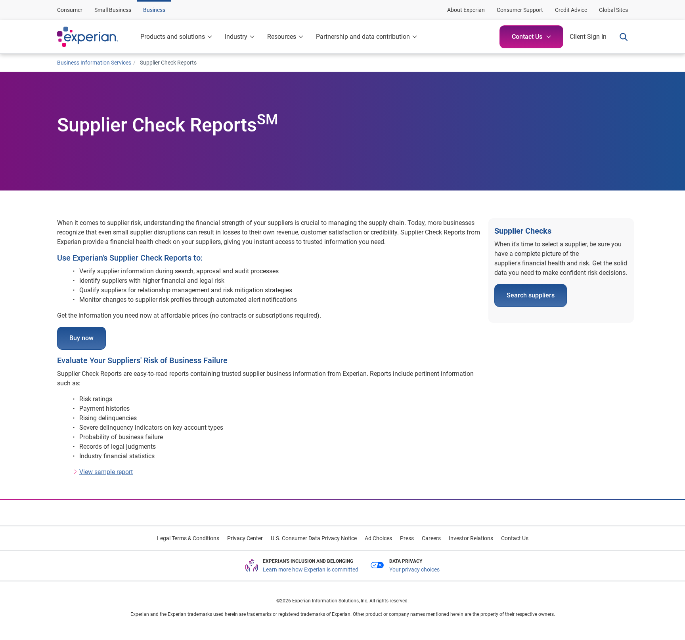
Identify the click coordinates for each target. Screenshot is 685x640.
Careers (431, 538)
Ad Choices (378, 538)
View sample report (106, 472)
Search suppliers (531, 295)
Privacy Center (245, 538)
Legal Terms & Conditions (188, 538)
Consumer (69, 10)
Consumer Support (520, 10)
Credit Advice (571, 10)
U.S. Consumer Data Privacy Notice (314, 538)
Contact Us (514, 538)
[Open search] (620, 36)
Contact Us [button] (527, 36)
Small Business (112, 10)
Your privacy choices (414, 569)
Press (407, 538)
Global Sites (613, 10)
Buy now (81, 338)
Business (154, 10)
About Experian (466, 10)
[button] (239, 36)
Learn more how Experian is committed (310, 569)
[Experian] (95, 37)
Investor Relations (471, 538)
